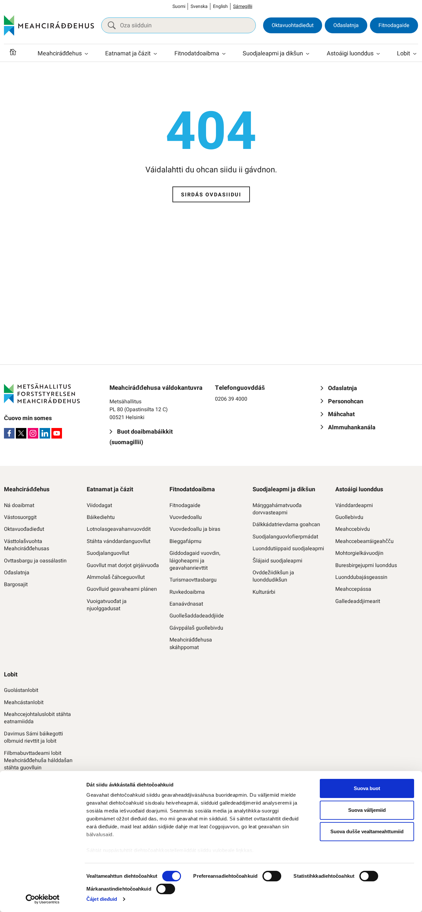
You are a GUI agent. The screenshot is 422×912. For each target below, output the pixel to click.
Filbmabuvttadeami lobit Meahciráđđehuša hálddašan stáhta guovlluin (38, 761)
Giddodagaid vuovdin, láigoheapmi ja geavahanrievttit (194, 561)
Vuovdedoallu (185, 517)
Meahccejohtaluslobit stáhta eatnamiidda (37, 718)
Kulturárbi (264, 592)
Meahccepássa (353, 589)
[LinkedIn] (45, 433)
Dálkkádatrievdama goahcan (286, 524)
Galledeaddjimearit (357, 601)
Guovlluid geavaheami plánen (122, 589)
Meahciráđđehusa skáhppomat (190, 643)
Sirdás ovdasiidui (211, 195)
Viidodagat (99, 505)
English (220, 6)
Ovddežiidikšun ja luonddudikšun (273, 576)
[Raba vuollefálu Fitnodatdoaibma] (224, 53)
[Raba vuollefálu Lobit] (414, 53)
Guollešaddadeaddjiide (196, 615)
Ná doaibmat (19, 505)
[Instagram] (33, 433)
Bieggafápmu (185, 541)
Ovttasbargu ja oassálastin (35, 560)
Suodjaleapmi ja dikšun (273, 53)
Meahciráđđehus (60, 53)
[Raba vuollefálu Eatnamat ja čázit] (155, 53)
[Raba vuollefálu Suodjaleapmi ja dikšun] (307, 53)
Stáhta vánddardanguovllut (118, 541)
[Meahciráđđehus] (49, 25)
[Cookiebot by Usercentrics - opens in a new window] (43, 899)
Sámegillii (242, 6)
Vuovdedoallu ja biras (194, 529)
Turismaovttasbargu (193, 580)
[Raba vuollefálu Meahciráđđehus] (86, 53)
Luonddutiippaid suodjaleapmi (288, 548)
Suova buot (367, 788)
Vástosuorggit (20, 517)
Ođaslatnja (346, 25)
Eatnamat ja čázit (128, 53)
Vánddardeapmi (354, 505)
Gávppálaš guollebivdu (196, 628)
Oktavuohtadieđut (293, 25)
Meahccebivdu (352, 529)
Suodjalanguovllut (108, 553)
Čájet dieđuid (101, 899)
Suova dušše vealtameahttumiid (367, 831)
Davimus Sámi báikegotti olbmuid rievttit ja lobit (33, 737)
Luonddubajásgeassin (361, 577)
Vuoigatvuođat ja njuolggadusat (107, 605)
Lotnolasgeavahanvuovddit (119, 529)
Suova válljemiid (367, 810)
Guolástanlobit (21, 690)
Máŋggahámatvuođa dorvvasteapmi (277, 509)
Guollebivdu (349, 517)
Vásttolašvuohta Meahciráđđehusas (26, 545)
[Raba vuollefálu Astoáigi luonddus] (378, 53)
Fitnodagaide (393, 25)
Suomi (178, 6)
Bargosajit (16, 584)
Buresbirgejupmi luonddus (366, 565)
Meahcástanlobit (24, 702)
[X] (21, 433)
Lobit (403, 53)
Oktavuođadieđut (24, 529)
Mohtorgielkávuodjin (359, 553)
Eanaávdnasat (186, 604)
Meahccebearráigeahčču (364, 541)
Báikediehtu (101, 517)
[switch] (271, 876)
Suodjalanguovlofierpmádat (285, 536)
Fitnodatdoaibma (196, 53)
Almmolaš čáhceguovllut (116, 577)
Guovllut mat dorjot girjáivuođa (123, 565)
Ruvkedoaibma (187, 592)
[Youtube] (56, 433)
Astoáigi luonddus (350, 53)
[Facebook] (9, 433)
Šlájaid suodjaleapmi (277, 560)
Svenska (199, 6)
